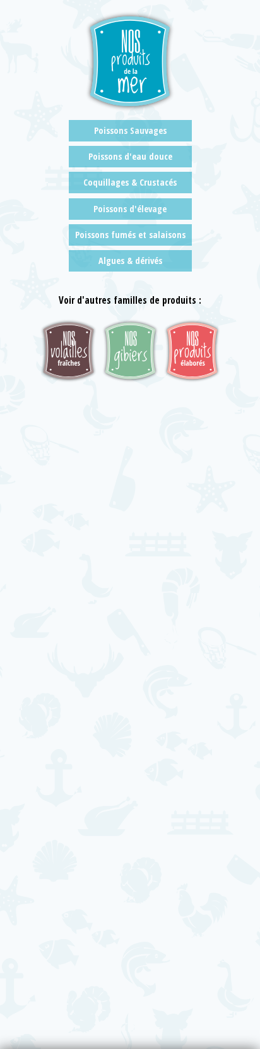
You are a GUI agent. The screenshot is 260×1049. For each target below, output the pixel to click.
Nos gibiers (130, 351)
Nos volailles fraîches (68, 351)
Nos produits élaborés (192, 351)
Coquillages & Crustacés (130, 182)
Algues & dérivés (130, 261)
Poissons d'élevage (130, 209)
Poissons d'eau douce (130, 156)
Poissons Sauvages (130, 130)
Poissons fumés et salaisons (130, 235)
